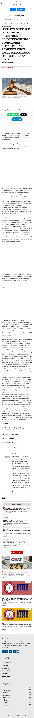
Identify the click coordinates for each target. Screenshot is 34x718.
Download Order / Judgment (10, 447)
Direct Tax (5, 517)
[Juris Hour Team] (7, 472)
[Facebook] (8, 71)
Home (3, 23)
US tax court (24, 498)
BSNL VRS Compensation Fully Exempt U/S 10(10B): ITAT (16, 624)
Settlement (15, 498)
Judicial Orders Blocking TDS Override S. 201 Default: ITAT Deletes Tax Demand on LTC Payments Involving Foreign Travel (15, 520)
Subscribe (21, 9)
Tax (19, 498)
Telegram (18, 119)
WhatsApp (14, 114)
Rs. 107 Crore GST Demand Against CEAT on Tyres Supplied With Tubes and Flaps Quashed (16, 509)
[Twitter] (12, 71)
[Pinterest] (16, 71)
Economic (8, 498)
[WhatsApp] (20, 71)
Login (12, 9)
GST (4, 507)
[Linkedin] (12, 491)
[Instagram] (6, 651)
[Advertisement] (17, 169)
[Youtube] (18, 651)
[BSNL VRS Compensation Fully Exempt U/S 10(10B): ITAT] (17, 614)
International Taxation (10, 23)
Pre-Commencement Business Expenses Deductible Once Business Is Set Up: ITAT (14, 541)
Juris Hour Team (8, 67)
